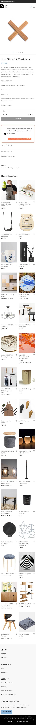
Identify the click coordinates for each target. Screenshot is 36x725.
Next (34, 30)
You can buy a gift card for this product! (20, 139)
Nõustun (10, 721)
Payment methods (6, 690)
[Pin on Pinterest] (11, 145)
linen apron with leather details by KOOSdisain (6, 204)
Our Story (4, 657)
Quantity (5, 114)
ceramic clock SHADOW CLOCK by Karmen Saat (25, 204)
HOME (10, 168)
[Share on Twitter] (8, 145)
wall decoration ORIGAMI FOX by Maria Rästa (24, 543)
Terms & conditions (7, 683)
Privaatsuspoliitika (22, 721)
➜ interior (15, 168)
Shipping (3, 687)
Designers (4, 672)
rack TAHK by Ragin (24, 421)
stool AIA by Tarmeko (7, 574)
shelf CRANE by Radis (25, 604)
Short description (6, 152)
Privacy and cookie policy (8, 694)
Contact (3, 653)
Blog (2, 668)
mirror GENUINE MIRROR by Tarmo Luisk (6, 390)
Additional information (8, 156)
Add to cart (18, 118)
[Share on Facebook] (6, 145)
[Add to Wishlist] (2, 145)
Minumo (20, 168)
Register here (7, 711)
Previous (1, 30)
